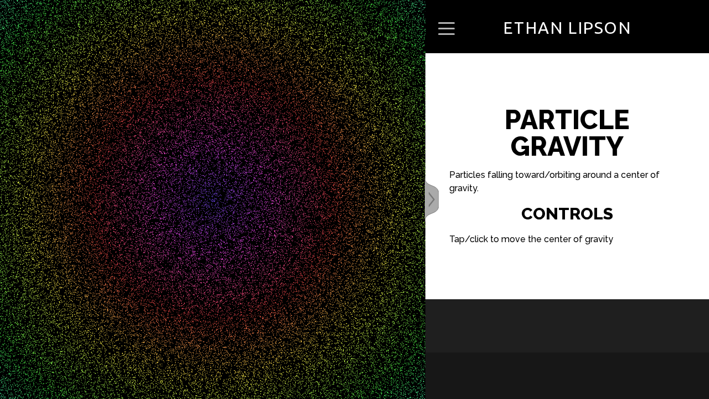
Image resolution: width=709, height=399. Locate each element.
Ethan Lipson (567, 27)
